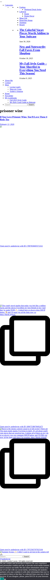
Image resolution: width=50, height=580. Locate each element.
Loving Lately (15, 87)
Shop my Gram (15, 89)
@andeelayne (5, 559)
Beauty (22, 25)
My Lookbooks (11, 98)
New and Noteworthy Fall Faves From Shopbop (32, 50)
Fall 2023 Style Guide (18, 100)
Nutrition (22, 23)
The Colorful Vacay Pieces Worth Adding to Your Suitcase (34, 33)
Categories (9, 5)
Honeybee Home (26, 20)
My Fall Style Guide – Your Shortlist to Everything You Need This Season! (33, 68)
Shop (7, 85)
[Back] (5, 579)
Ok (2, 579)
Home (26, 14)
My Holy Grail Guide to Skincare (22, 102)
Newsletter (9, 96)
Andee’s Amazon (16, 91)
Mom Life (23, 18)
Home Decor (29, 16)
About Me (9, 80)
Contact (8, 83)
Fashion (22, 7)
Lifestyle (22, 12)
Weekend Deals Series (32, 9)
